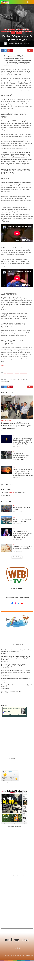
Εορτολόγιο (12, 758)
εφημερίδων (18, 826)
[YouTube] (22, 603)
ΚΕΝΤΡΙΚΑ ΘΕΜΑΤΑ (6, 31)
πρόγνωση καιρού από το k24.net (10, 782)
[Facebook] (12, 603)
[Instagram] (15, 603)
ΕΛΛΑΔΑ (18, 29)
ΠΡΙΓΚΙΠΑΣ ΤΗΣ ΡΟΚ (23, 379)
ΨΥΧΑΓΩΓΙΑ (19, 33)
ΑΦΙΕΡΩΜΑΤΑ (11, 29)
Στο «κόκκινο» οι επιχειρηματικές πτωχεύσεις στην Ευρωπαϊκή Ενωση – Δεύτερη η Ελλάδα (21, 456)
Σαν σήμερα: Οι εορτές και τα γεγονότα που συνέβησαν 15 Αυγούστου (16, 685)
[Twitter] (19, 603)
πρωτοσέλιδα (12, 826)
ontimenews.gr (14, 43)
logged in (11, 492)
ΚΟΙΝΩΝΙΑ (15, 31)
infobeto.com (23, 876)
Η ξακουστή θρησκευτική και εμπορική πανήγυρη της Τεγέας (15, 679)
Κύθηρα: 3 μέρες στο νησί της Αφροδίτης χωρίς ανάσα (22, 520)
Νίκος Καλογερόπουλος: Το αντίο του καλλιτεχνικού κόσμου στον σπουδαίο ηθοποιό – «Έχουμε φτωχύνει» (22, 534)
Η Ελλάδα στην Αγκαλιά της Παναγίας (21, 508)
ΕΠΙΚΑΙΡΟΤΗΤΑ (25, 29)
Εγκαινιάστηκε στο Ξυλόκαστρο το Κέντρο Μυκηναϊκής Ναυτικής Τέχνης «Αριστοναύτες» (16, 425)
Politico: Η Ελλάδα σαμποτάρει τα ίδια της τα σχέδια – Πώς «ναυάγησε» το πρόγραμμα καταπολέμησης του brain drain (23, 472)
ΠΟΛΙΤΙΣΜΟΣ (28, 31)
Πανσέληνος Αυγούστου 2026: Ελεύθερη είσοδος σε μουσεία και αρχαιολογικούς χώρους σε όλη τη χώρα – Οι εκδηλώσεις (22, 441)
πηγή (3, 365)
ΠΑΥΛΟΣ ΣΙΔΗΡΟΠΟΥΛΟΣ (11, 379)
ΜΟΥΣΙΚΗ (21, 31)
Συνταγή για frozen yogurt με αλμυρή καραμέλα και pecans (22, 548)
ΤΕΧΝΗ (13, 33)
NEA (5, 29)
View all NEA (16, 557)
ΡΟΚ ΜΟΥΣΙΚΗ (5, 381)
